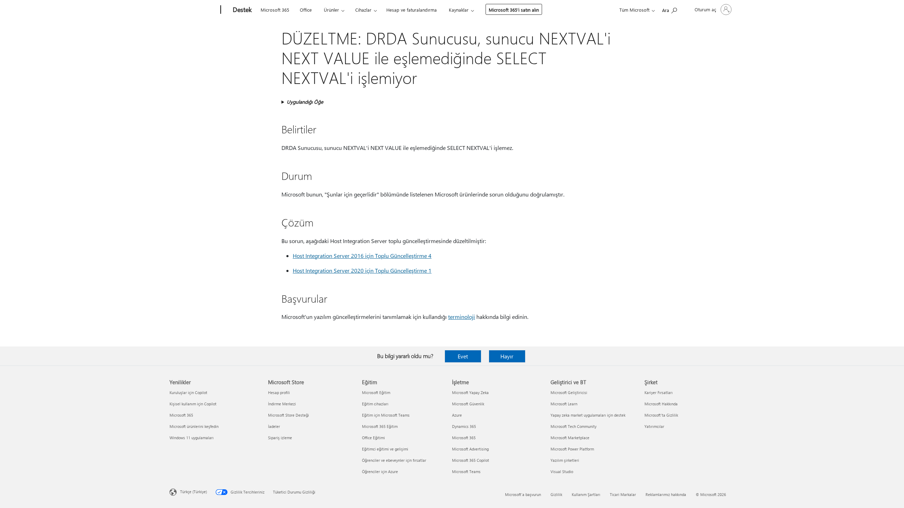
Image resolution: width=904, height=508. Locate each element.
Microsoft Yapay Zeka (470, 392)
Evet (463, 356)
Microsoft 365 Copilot (470, 460)
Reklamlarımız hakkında (666, 494)
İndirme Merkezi (282, 403)
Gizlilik (556, 494)
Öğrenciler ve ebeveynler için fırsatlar (394, 460)
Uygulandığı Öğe (305, 101)
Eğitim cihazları (375, 403)
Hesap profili (279, 392)
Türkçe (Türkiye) (193, 491)
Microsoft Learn (564, 403)
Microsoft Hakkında (661, 403)
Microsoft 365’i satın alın (514, 10)
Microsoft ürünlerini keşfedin (194, 426)
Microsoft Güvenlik (468, 403)
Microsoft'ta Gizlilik (661, 415)
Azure (457, 415)
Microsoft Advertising (470, 449)
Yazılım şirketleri (565, 460)
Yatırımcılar (654, 426)
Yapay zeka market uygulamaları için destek (588, 415)
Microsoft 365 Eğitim (380, 426)
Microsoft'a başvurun (523, 494)
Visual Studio (562, 471)
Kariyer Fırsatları (658, 392)
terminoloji (461, 316)
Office (306, 10)
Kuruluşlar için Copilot (188, 392)
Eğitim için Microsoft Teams (386, 415)
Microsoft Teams (466, 471)
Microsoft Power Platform (572, 449)
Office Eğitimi (373, 437)
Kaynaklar (459, 10)
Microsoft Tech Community (573, 426)
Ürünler (331, 10)
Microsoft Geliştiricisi (569, 392)
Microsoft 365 (275, 10)
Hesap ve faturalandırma (411, 10)
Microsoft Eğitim (376, 392)
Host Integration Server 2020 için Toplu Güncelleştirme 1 (362, 270)
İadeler (274, 426)
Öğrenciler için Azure (380, 471)
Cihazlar (363, 10)
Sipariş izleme (280, 437)
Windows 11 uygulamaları (192, 437)
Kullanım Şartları (586, 494)
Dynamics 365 (464, 426)
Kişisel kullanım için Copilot (193, 403)
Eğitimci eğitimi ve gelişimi (385, 449)
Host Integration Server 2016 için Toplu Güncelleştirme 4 (362, 255)
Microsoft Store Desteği (288, 415)
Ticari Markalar (623, 494)
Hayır (506, 356)
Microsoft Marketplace (570, 437)
